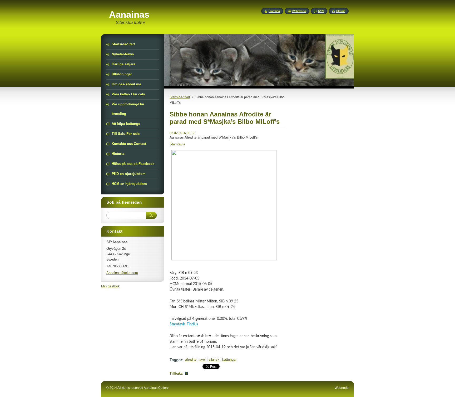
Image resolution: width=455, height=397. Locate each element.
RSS (321, 11)
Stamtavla (177, 144)
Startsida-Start (180, 97)
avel (202, 359)
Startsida (274, 11)
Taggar (176, 359)
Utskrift (340, 11)
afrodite (190, 359)
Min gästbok (110, 286)
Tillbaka (176, 373)
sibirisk (214, 359)
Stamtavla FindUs (184, 324)
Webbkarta (299, 11)
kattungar (229, 359)
